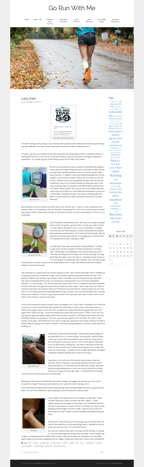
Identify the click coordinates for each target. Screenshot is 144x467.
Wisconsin (48, 446)
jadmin (25, 102)
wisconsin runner (59, 446)
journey (113, 145)
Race (82, 443)
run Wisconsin (115, 181)
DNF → (102, 452)
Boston (116, 107)
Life (40, 102)
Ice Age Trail (44, 443)
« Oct (111, 264)
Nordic (65, 443)
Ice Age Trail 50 (55, 443)
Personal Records (63, 20)
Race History (76, 20)
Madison (118, 148)
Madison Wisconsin (115, 152)
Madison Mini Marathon (115, 150)
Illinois (113, 128)
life (114, 148)
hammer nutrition (115, 119)
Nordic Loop (74, 443)
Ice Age (35, 443)
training (98, 443)
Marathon (115, 154)
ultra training (38, 446)
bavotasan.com (117, 463)
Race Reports (89, 20)
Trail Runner (90, 443)
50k (29, 443)
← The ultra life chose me (30, 452)
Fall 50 (119, 109)
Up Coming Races (102, 20)
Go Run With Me (72, 8)
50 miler (117, 101)
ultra (119, 192)
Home (26, 19)
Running (115, 175)
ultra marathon (27, 446)
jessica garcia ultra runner (115, 138)
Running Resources (115, 20)
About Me (38, 19)
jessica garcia (116, 131)
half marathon (117, 116)
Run (119, 167)
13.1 (110, 101)
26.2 (113, 102)
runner (115, 171)
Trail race (113, 186)
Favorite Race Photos (49, 21)
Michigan (113, 157)
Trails (119, 189)
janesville (119, 129)
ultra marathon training (115, 206)
